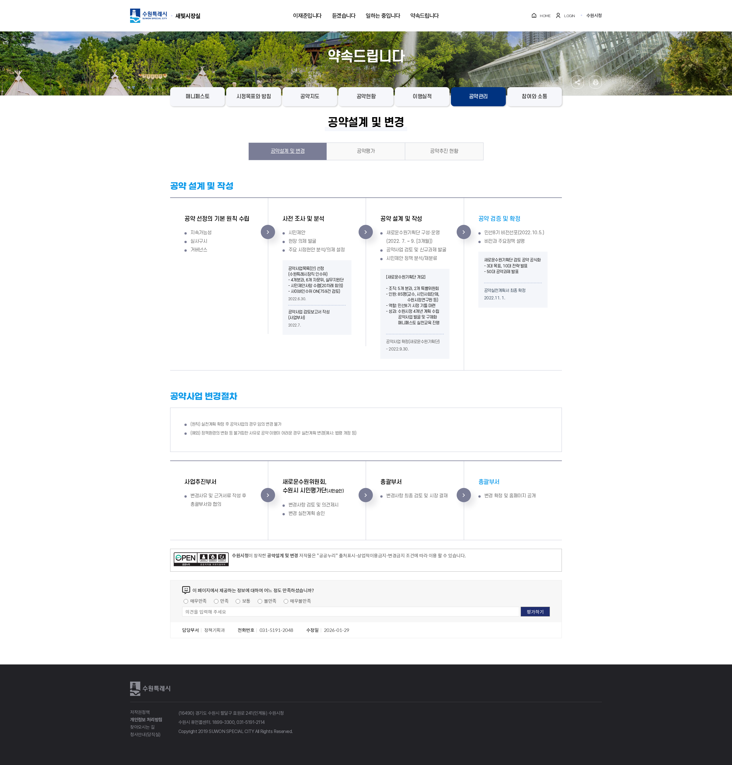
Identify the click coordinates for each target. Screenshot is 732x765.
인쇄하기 (595, 82)
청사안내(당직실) (145, 734)
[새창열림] (201, 560)
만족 (224, 600)
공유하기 (577, 82)
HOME (545, 16)
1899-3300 (223, 722)
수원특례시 (150, 689)
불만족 (270, 600)
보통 (246, 600)
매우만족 (198, 600)
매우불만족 (300, 600)
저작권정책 (140, 712)
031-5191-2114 (250, 722)
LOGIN (569, 16)
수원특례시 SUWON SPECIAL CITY (187, 15)
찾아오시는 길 (142, 727)
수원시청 (594, 15)
